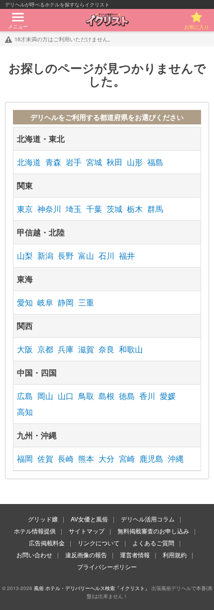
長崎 (66, 458)
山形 (135, 162)
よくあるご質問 (153, 542)
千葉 (94, 208)
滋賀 (86, 349)
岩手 (74, 162)
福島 (155, 162)
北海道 (29, 162)
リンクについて (98, 542)
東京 (25, 208)
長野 (66, 255)
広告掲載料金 (47, 542)
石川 (106, 255)
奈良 (106, 349)
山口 (66, 396)
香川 (147, 396)
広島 (25, 396)
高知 (25, 411)
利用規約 (175, 554)
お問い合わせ (34, 554)
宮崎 (127, 458)
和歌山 (131, 349)
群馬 (155, 208)
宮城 (94, 162)
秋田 (114, 162)
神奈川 (49, 208)
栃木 (135, 208)
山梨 (25, 255)
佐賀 (45, 458)
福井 (127, 255)
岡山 (45, 396)
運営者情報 (135, 554)
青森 (53, 162)
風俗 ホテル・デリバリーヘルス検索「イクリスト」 (92, 588)
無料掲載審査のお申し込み (153, 530)
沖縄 (176, 458)
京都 (45, 349)
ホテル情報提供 (35, 530)
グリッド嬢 (43, 518)
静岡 (66, 302)
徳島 (127, 396)
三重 (86, 302)
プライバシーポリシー (107, 566)
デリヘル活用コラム (148, 518)
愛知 (25, 302)
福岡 (25, 458)
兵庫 (66, 349)
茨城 (114, 208)
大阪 (25, 349)
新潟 (45, 255)
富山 (86, 255)
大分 (106, 458)
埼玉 (74, 208)
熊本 (86, 458)
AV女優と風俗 (89, 518)
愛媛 (168, 396)
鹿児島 (151, 458)
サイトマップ (87, 530)
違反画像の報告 (86, 554)
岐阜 (45, 302)
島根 (106, 396)
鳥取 (86, 396)
